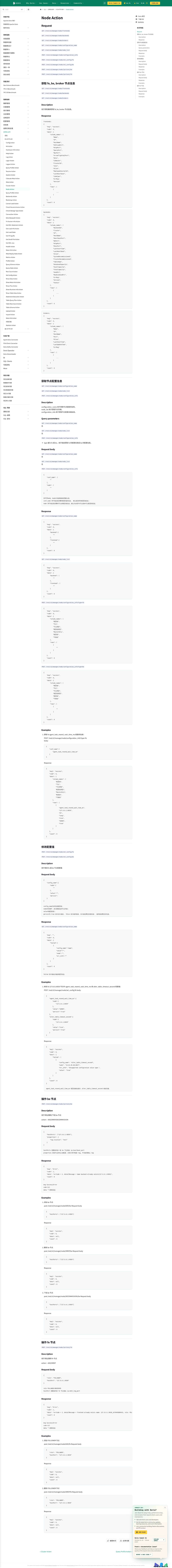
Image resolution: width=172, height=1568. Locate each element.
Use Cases (43, 3)
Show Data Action (11, 279)
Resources (65, 3)
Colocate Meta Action (13, 178)
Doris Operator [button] (8, 350)
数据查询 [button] (6, 60)
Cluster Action (10, 186)
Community (78, 3)
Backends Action (11, 196)
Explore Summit (159, 1539)
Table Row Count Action (13, 304)
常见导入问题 (7, 401)
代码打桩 (9, 322)
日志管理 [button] (6, 114)
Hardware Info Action (13, 150)
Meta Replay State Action (14, 254)
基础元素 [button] (6, 411)
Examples (141, 56)
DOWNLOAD (155, 3)
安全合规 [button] (6, 74)
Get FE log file (10, 236)
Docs (54, 3)
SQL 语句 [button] (6, 418)
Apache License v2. (71, 1565)
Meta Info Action (11, 250)
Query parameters (144, 48)
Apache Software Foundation (51, 1565)
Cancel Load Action (12, 204)
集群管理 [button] (6, 103)
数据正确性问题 (8, 397)
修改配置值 (140, 59)
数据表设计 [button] (7, 46)
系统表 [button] (5, 125)
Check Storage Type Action (14, 211)
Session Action (11, 171)
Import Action (10, 315)
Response (141, 40)
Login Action (10, 161)
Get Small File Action (12, 239)
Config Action (10, 143)
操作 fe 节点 (140, 86)
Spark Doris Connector (10, 340)
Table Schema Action (13, 307)
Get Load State (11, 232)
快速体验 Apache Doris (10, 24)
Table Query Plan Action (14, 300)
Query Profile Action (12, 168)
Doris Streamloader (9, 354)
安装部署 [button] (6, 38)
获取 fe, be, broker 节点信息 (145, 34)
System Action (10, 175)
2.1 (45, 9)
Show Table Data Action (13, 293)
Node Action (10, 189)
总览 (6, 135)
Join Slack (142, 1532)
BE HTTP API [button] (9, 329)
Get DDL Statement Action (14, 225)
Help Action (10, 153)
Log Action (9, 157)
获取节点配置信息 (142, 42)
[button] (28, 9)
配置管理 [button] (6, 121)
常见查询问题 (7, 386)
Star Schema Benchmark (11, 85)
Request (139, 32)
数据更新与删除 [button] (9, 53)
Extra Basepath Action (13, 218)
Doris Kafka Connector (10, 347)
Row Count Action (12, 272)
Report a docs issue (143, 1554)
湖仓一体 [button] (6, 67)
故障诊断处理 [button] (8, 128)
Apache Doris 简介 (9, 21)
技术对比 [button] (6, 28)
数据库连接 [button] (7, 42)
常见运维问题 (7, 379)
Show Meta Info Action (13, 282)
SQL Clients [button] (7, 361)
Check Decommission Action (15, 207)
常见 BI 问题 (7, 393)
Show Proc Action (11, 286)
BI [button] (4, 357)
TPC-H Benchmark (9, 89)
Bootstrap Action (11, 200)
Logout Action (10, 164)
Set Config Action (11, 275)
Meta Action (10, 182)
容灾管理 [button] (6, 110)
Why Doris (30, 3)
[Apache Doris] (17, 3)
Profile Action (10, 261)
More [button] (5, 368)
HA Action (9, 146)
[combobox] (13, 9)
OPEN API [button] (7, 132)
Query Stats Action (12, 268)
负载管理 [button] (6, 107)
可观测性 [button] (6, 71)
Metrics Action (10, 257)
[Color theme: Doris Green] (104, 3)
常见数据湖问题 (8, 390)
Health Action (10, 246)
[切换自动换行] (126, 1404)
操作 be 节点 (140, 72)
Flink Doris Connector (10, 343)
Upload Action (10, 311)
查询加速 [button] (6, 63)
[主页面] (41, 9)
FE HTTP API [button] (9, 139)
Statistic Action (11, 325)
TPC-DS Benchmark (9, 92)
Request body (143, 50)
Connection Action (12, 214)
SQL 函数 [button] (6, 415)
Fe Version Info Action (13, 221)
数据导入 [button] (6, 49)
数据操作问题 (7, 383)
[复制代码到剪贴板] (129, 121)
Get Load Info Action (12, 229)
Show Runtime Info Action (14, 289)
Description (142, 37)
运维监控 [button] (6, 117)
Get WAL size (10, 243)
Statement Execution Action (15, 297)
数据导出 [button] (6, 56)
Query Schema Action (13, 264)
